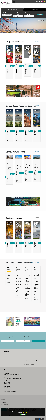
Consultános (29, 353)
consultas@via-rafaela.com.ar (10, 391)
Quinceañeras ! (34, 9)
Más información (25, 412)
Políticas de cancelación (29, 364)
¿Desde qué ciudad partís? (29, 13)
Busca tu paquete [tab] (12, 9)
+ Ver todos (36, 41)
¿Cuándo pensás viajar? (18, 13)
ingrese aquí (20, 416)
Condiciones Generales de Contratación (29, 360)
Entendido (23, 414)
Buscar (40, 14)
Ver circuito (31, 242)
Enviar (38, 340)
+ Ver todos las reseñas (34, 262)
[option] (23, 25)
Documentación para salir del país (29, 357)
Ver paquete (5, 66)
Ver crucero (40, 172)
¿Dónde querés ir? (7, 12)
